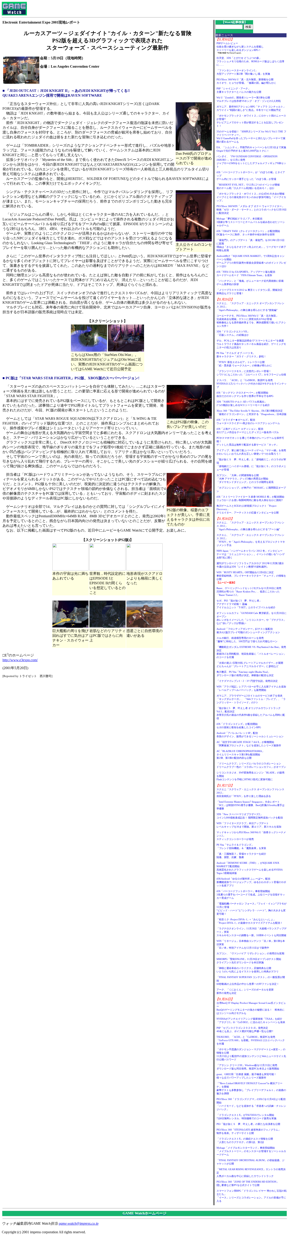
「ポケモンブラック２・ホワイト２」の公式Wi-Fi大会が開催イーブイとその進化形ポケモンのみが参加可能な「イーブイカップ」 (251, 197)
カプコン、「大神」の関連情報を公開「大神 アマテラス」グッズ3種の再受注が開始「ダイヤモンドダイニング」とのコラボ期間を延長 (245, 478)
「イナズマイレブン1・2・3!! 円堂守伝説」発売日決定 (247, 681)
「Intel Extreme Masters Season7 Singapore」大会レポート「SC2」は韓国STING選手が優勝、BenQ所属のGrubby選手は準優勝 (250, 805)
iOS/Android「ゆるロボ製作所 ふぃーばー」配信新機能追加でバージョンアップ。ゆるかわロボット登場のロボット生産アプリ (251, 882)
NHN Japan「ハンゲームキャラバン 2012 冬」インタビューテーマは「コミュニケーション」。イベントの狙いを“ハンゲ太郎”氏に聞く (251, 554)
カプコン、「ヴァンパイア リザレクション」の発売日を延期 (250, 953)
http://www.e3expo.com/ (20, 660)
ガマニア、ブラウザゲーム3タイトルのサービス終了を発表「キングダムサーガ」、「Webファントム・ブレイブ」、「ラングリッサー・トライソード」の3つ (251, 699)
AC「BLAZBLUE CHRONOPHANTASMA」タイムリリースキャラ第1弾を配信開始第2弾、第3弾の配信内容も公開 (240, 754)
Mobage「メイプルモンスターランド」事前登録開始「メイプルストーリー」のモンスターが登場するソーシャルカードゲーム (251, 1151)
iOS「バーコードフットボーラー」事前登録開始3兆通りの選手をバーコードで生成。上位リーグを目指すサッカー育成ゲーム (251, 894)
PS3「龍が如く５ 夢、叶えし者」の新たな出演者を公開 (248, 1124)
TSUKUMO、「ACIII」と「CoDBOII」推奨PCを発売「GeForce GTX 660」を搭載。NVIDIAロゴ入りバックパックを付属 (251, 1040)
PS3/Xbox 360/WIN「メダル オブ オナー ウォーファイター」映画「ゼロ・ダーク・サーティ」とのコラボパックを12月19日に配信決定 (252, 209)
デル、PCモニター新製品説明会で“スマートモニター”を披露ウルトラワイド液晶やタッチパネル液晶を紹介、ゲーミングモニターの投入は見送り (251, 344)
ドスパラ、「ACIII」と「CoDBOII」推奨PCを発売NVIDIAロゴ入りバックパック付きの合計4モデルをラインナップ (252, 383)
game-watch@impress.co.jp (78, 1223)
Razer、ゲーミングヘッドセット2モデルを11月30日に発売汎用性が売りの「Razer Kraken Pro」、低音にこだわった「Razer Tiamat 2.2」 (249, 591)
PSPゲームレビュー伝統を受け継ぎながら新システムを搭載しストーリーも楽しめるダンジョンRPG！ (240, 46)
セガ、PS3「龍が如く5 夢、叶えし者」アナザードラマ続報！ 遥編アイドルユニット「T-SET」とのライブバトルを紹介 (246, 604)
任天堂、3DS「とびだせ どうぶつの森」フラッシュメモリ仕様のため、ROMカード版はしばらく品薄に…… (250, 61)
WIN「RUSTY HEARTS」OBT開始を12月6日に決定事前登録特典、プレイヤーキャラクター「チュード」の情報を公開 (251, 575)
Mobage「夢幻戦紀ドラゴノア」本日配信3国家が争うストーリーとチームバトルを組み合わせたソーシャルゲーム (251, 222)
